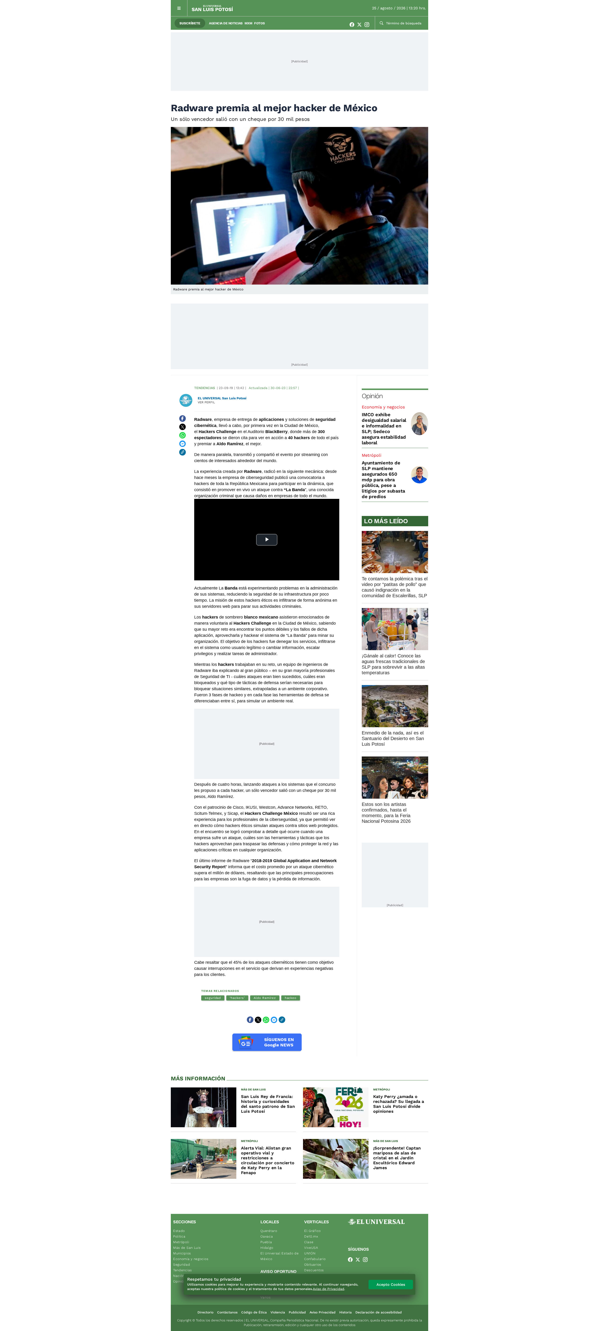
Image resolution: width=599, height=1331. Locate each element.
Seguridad (181, 1264)
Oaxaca (266, 1236)
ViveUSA (311, 1247)
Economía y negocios (383, 406)
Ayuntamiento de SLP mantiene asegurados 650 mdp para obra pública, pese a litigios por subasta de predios (383, 479)
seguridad (213, 998)
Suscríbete (189, 23)
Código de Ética (254, 1312)
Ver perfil (206, 402)
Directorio (205, 1312)
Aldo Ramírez (265, 998)
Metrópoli (371, 455)
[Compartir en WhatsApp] (182, 435)
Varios (265, 1297)
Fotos (259, 23)
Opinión (372, 396)
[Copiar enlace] (182, 452)
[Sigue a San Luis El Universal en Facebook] (353, 24)
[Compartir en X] (182, 427)
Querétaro (268, 1231)
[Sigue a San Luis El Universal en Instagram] (368, 24)
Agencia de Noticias (226, 23)
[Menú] (179, 8)
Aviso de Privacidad (328, 1289)
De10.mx (311, 1236)
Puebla (266, 1242)
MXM (248, 23)
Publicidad (297, 1312)
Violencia (277, 1312)
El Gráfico (312, 1231)
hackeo (291, 998)
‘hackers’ (237, 998)
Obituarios (312, 1264)
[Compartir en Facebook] (182, 418)
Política (179, 1236)
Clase (309, 1242)
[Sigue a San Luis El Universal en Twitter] (361, 24)
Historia (345, 1312)
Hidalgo (266, 1247)
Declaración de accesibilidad (378, 1312)
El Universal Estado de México (279, 1256)
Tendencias (204, 388)
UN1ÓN (310, 1253)
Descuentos (314, 1270)
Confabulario (314, 1259)
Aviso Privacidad (323, 1312)
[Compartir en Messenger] (182, 444)
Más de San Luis (187, 1247)
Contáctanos (227, 1312)
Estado (179, 1231)
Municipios (182, 1253)
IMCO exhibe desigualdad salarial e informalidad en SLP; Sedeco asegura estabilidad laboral (384, 428)
